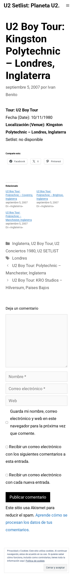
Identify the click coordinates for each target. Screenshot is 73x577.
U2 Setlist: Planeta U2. (32, 5)
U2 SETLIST (48, 251)
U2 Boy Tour (42, 243)
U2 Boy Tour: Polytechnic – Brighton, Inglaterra (49, 195)
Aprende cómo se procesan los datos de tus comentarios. (36, 522)
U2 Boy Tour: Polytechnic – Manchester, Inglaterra (19, 216)
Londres (19, 258)
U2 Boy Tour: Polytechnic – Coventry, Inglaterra (19, 195)
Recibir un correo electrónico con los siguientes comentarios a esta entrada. (36, 454)
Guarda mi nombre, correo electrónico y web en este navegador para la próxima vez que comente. (38, 422)
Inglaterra (20, 243)
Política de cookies (35, 561)
